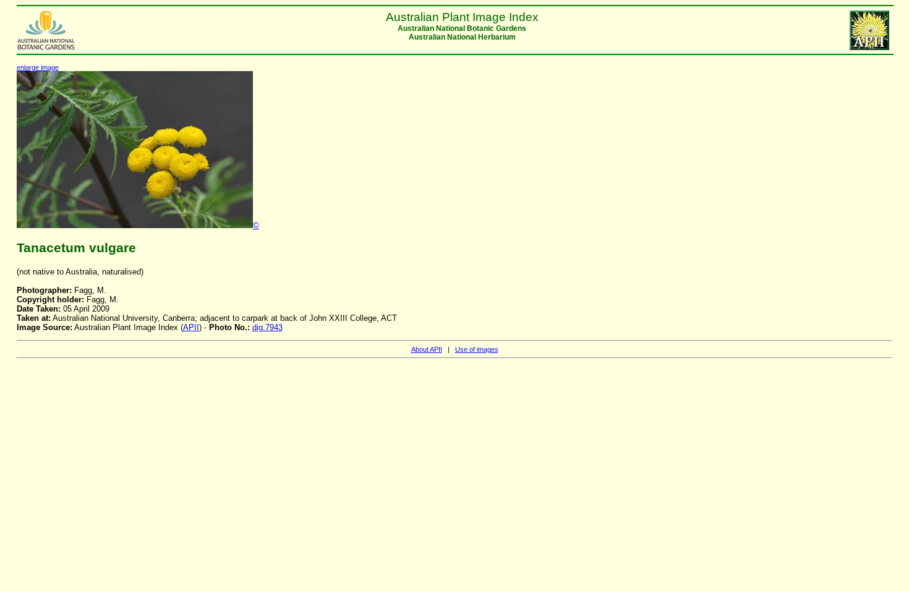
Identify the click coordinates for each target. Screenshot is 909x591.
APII (191, 327)
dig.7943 (267, 327)
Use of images (476, 349)
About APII (426, 349)
